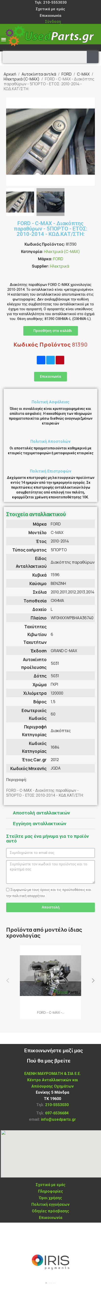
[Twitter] (50, 360)
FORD (58, 258)
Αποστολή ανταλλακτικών (41, 813)
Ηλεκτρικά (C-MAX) (62, 251)
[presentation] (8, 979)
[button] (11, 141)
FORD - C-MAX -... (50, 1012)
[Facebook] (41, 360)
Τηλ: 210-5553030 (51, 2)
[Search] (93, 57)
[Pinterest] (60, 360)
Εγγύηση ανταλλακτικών (39, 823)
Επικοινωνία (50, 15)
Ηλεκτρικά (59, 266)
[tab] (50, 813)
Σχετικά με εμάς (50, 9)
